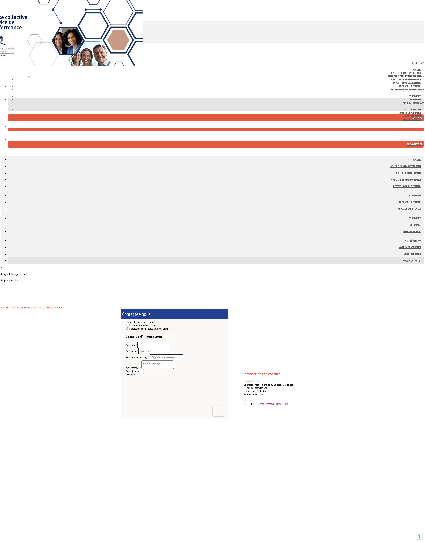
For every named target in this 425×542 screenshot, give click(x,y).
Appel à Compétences (409, 208)
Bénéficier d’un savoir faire (405, 73)
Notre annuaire (412, 254)
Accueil (417, 69)
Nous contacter (412, 119)
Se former (415, 99)
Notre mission (413, 109)
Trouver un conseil (410, 86)
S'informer (415, 82)
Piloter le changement (408, 173)
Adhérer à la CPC (412, 102)
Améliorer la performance (406, 79)
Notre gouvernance (410, 112)
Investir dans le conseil (407, 186)
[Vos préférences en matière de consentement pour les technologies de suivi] (419, 536)
